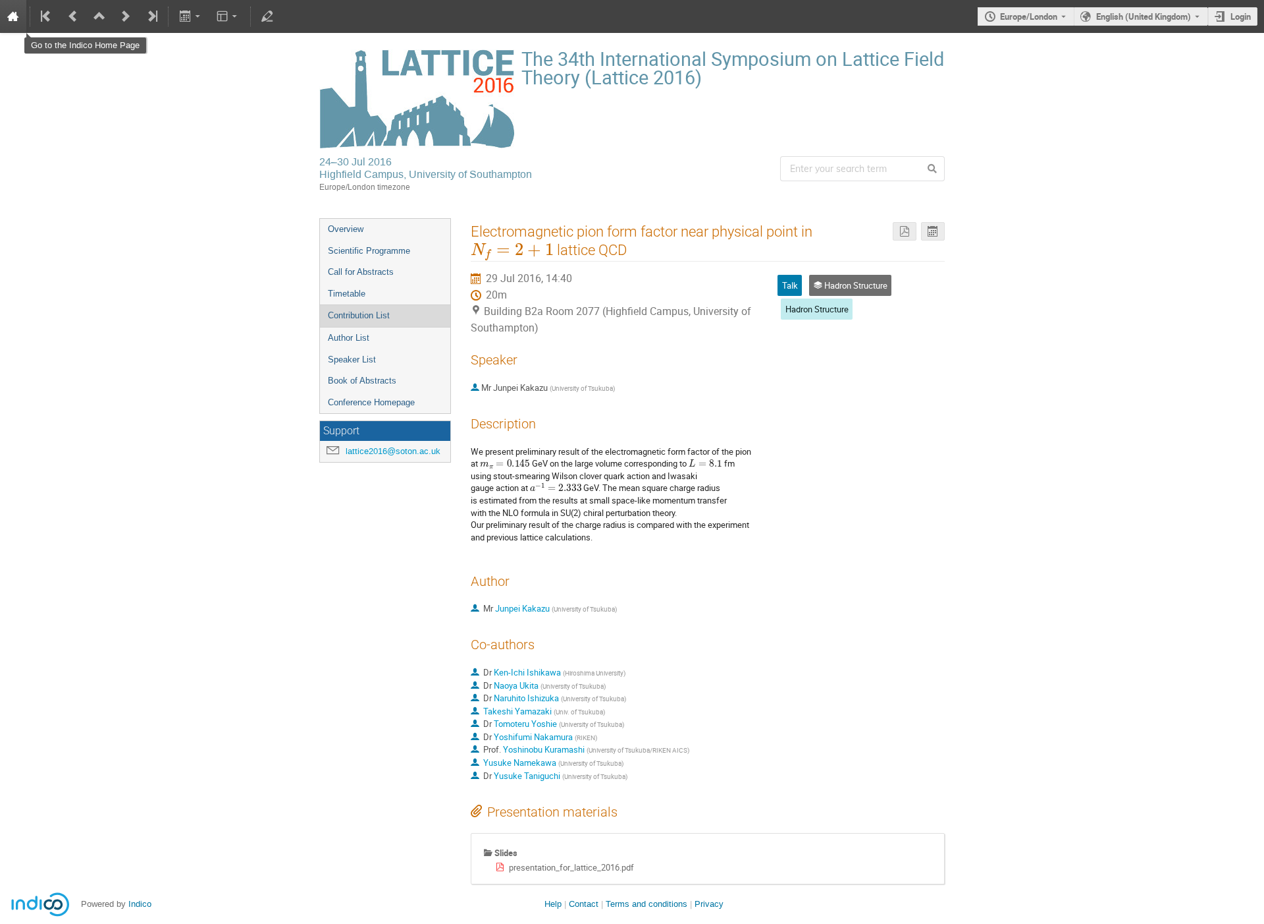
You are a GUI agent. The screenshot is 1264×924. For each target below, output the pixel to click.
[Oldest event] (47, 16)
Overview (345, 229)
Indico (139, 904)
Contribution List (359, 315)
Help (553, 904)
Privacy (709, 904)
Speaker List (352, 359)
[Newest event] (151, 16)
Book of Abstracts (362, 381)
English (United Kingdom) (1143, 16)
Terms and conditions (646, 904)
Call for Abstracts (361, 272)
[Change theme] (228, 16)
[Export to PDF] (904, 231)
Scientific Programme (369, 251)
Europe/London (1028, 16)
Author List (348, 338)
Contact (583, 904)
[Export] (190, 16)
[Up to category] (99, 16)
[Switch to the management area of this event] (267, 16)
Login (1240, 16)
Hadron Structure (817, 309)
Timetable (346, 294)
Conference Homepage (371, 402)
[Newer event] (126, 16)
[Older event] (73, 16)
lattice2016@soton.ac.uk (393, 451)
